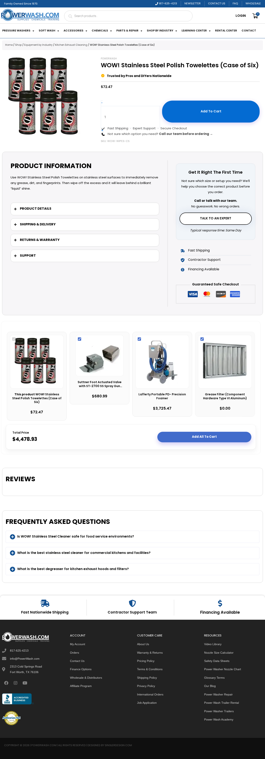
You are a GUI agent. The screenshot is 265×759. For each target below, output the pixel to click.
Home (9, 45)
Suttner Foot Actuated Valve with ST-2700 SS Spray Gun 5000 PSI (100, 384)
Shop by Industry (160, 31)
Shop (18, 45)
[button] (132, 536)
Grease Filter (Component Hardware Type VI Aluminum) (225, 397)
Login (241, 16)
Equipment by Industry (38, 45)
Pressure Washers (16, 31)
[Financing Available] (220, 603)
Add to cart (211, 111)
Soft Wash (47, 31)
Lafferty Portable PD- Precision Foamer (162, 397)
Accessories (73, 31)
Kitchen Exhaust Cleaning (71, 45)
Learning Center (194, 31)
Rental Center (226, 31)
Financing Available (220, 612)
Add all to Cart (204, 437)
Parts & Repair (127, 31)
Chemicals (100, 31)
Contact (249, 31)
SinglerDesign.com (118, 745)
